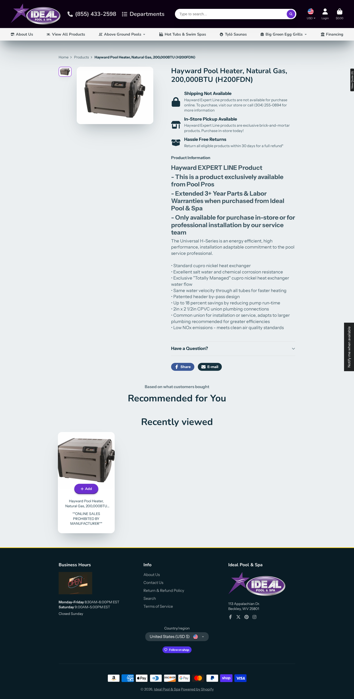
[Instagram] (254, 617)
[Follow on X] (238, 617)
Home (64, 57)
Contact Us (153, 582)
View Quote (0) (352, 80)
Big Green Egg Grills (284, 34)
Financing (334, 34)
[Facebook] (230, 617)
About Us (24, 34)
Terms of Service (158, 606)
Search (149, 598)
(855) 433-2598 (95, 14)
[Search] (291, 14)
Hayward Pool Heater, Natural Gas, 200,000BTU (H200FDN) (86, 482)
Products (81, 57)
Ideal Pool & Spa (167, 689)
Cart (339, 14)
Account (325, 14)
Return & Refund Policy (163, 590)
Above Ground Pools (122, 34)
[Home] (35, 14)
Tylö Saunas (236, 34)
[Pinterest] (246, 617)
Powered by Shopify (197, 689)
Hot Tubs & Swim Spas (185, 34)
